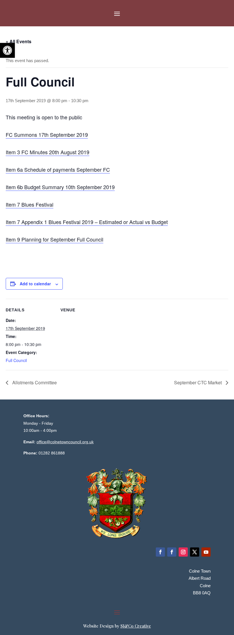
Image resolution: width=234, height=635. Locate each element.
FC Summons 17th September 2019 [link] (47, 134)
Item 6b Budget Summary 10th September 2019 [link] (60, 187)
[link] (7, 50)
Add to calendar (35, 283)
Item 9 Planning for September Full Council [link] (54, 239)
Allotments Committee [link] (34, 382)
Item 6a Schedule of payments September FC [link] (58, 169)
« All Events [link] (18, 41)
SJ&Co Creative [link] (135, 626)
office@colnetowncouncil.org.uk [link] (65, 442)
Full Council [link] (16, 360)
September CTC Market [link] (198, 382)
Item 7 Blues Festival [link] (29, 204)
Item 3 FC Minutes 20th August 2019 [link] (47, 152)
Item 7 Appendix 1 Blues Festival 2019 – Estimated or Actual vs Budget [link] (87, 221)
